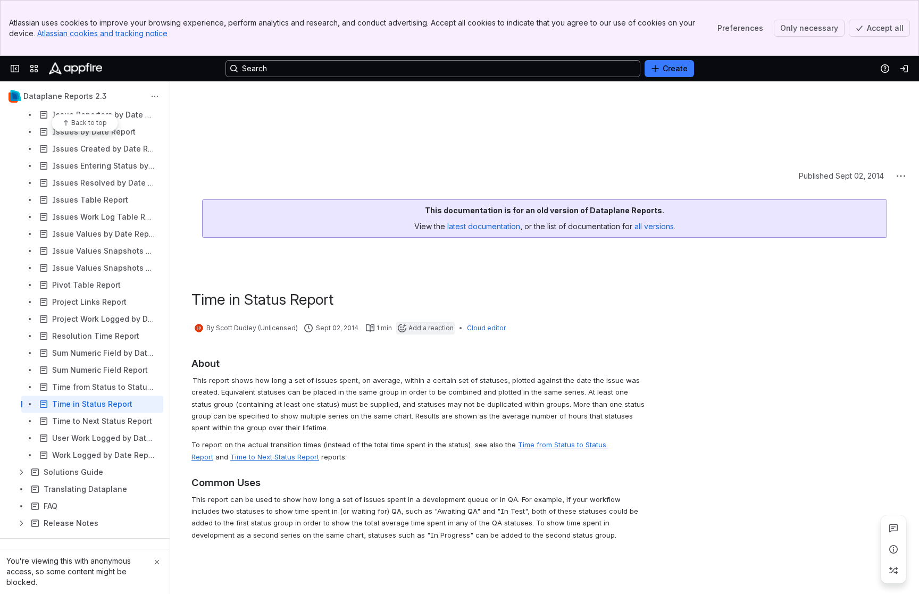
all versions (654, 146)
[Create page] (893, 570)
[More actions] (154, 96)
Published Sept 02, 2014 (841, 96)
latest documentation (483, 146)
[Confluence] (75, 68)
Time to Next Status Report (274, 377)
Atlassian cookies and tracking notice (102, 33)
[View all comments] (893, 528)
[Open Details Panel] (893, 549)
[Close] (157, 562)
